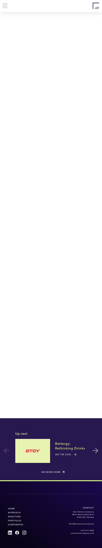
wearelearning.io (79, 403)
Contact (88, 508)
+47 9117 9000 (87, 530)
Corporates (15, 525)
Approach (14, 513)
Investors (14, 517)
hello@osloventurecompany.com (81, 524)
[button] (95, 450)
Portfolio (14, 521)
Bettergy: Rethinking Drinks (70, 446)
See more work (51, 472)
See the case (63, 455)
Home (11, 509)
